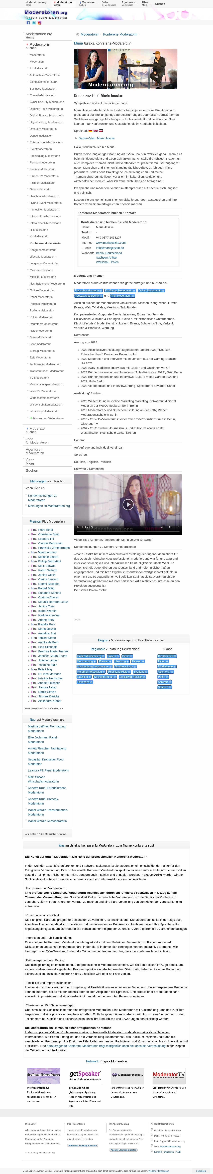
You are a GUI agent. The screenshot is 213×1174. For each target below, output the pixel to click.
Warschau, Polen (107, 262)
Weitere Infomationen (158, 1171)
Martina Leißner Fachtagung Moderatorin (47, 729)
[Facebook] (28, 23)
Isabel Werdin (47, 611)
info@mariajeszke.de (110, 248)
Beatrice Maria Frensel (53, 651)
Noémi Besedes (48, 583)
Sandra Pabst (47, 687)
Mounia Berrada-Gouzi (53, 602)
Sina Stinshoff (47, 647)
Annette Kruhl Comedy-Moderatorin (43, 801)
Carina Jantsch (48, 579)
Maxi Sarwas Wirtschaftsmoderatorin (43, 779)
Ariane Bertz (46, 620)
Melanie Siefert (48, 556)
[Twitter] (34, 23)
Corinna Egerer (48, 597)
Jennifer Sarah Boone (52, 656)
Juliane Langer (48, 660)
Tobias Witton (47, 638)
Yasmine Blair (47, 665)
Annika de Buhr (48, 642)
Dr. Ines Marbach (49, 674)
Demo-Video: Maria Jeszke (97, 138)
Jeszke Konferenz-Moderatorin (102, 43)
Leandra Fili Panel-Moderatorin (48, 770)
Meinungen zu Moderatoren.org (49, 506)
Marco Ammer (47, 552)
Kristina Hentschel (50, 678)
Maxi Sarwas (46, 565)
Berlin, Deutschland (109, 253)
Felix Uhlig (45, 669)
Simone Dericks (48, 696)
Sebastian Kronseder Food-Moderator (46, 762)
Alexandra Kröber (49, 701)
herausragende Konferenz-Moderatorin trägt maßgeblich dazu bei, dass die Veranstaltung (106, 1046)
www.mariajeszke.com (111, 242)
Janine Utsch (47, 574)
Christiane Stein (48, 534)
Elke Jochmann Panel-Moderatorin (43, 740)
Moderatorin (90, 34)
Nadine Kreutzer (49, 615)
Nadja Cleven (47, 692)
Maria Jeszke (47, 629)
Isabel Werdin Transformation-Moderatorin (48, 812)
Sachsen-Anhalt (106, 257)
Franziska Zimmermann (54, 547)
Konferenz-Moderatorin (120, 34)
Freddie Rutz (46, 624)
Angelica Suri (47, 633)
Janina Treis (46, 606)
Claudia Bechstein (50, 543)
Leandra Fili (46, 538)
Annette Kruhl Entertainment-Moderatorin (47, 790)
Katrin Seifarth (47, 570)
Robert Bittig (46, 588)
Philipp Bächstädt (49, 561)
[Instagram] (39, 23)
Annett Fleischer (49, 683)
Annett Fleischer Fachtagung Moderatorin (47, 751)
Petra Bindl (45, 529)
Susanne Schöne (49, 593)
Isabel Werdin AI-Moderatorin (47, 821)
